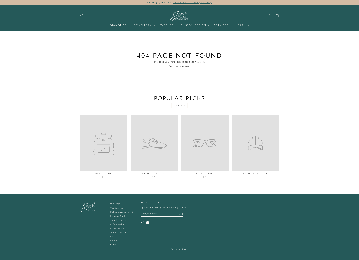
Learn (241, 25)
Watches (167, 25)
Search (113, 245)
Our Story (115, 204)
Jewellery (143, 25)
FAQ (112, 236)
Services (222, 25)
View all (179, 106)
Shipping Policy (118, 220)
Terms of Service (118, 232)
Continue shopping (179, 66)
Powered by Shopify (179, 249)
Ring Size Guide (118, 216)
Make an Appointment (121, 212)
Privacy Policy (117, 228)
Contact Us (115, 240)
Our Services (116, 208)
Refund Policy (117, 224)
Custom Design (194, 25)
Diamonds (119, 25)
